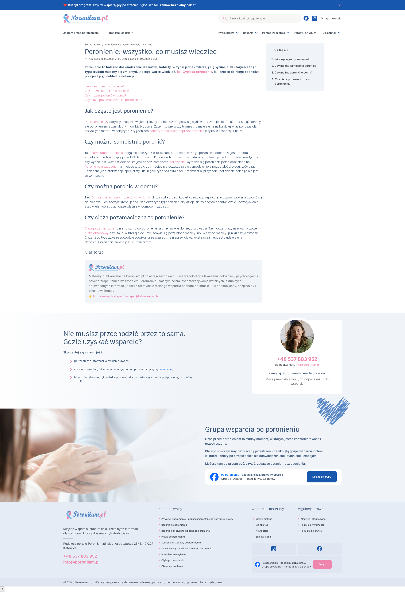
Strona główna (93, 44)
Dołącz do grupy (321, 476)
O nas (324, 18)
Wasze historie (264, 518)
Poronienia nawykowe (173, 554)
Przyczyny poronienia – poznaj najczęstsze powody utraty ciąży (197, 518)
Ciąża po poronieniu (172, 560)
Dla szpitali (329, 32)
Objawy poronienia (172, 566)
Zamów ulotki (263, 536)
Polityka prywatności (312, 524)
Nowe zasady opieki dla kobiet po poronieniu (186, 548)
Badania (248, 32)
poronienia (165, 369)
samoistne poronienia (107, 153)
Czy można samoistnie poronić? (108, 91)
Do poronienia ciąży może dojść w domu (121, 197)
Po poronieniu (230, 474)
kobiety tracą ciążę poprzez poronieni (177, 131)
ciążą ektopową (96, 233)
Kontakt (337, 18)
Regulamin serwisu (311, 530)
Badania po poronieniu (174, 524)
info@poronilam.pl (308, 364)
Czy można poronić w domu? (105, 95)
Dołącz (322, 564)
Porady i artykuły (305, 32)
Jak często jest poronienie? (105, 86)
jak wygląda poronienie (194, 72)
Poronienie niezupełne (101, 166)
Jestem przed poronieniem (81, 32)
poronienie (177, 162)
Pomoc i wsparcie (273, 32)
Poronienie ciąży (96, 122)
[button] (295, 50)
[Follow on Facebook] (4, 589)
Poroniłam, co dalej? (120, 32)
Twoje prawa (226, 32)
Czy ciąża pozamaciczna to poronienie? (113, 100)
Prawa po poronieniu (173, 536)
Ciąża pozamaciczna (99, 228)
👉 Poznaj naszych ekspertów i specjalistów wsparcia (123, 296)
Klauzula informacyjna (313, 518)
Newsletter (262, 530)
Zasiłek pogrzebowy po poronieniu (181, 542)
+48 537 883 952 (297, 359)
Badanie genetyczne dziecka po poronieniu (186, 530)
